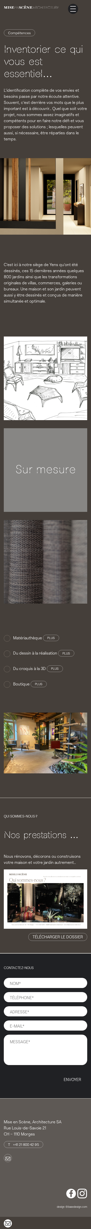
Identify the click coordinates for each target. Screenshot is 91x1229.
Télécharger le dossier (58, 936)
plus (51, 638)
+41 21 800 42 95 (26, 1144)
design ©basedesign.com (72, 1206)
